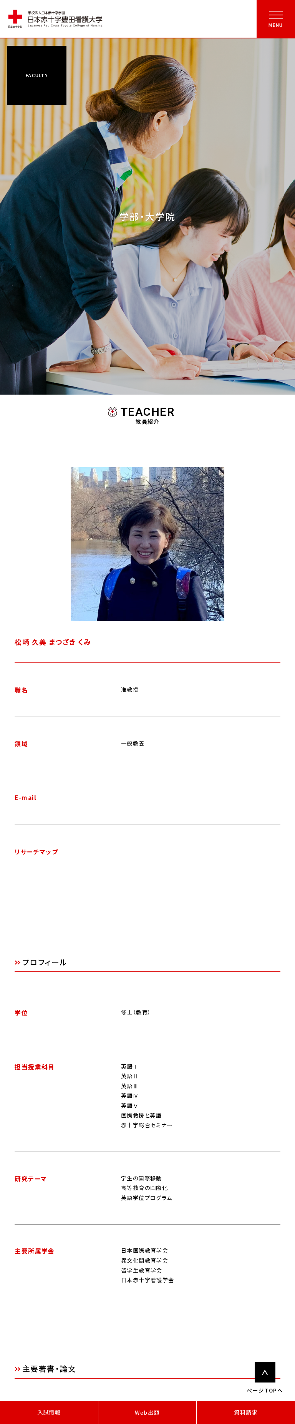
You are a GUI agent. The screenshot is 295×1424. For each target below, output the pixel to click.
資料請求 (246, 1412)
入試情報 (49, 1412)
